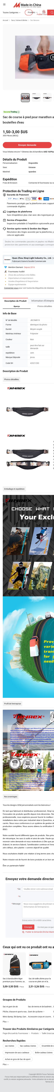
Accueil (5, 20)
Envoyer (28, 927)
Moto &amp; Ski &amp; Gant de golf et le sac (15, 1016)
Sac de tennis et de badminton (40, 1006)
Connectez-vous (11, 288)
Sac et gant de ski (10, 1006)
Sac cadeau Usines (28, 1045)
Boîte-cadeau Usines (43, 1052)
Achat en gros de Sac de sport (17, 1059)
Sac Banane (34, 20)
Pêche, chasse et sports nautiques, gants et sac (15, 1011)
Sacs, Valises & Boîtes (19, 20)
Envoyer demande (27, 145)
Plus (5, 1064)
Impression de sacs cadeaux (17, 1052)
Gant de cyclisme (35, 1011)
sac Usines (9, 1045)
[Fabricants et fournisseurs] (27, 5)
